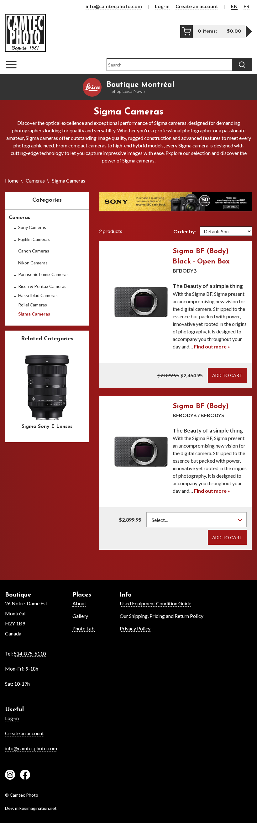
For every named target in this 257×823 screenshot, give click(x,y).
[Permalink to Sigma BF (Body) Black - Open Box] (141, 302)
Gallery (80, 616)
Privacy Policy (135, 628)
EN (234, 6)
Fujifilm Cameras (34, 239)
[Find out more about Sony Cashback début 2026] (175, 201)
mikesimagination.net (36, 808)
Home (11, 180)
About (79, 603)
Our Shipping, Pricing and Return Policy (161, 616)
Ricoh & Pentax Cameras (42, 286)
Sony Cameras (32, 227)
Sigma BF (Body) (201, 406)
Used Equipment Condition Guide (155, 603)
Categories (47, 200)
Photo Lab (83, 628)
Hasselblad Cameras (38, 295)
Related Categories (47, 339)
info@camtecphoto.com (114, 6)
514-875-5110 (30, 653)
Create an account (197, 6)
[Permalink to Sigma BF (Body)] (141, 451)
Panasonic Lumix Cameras (43, 274)
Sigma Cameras (34, 313)
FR (246, 6)
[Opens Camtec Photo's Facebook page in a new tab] (25, 776)
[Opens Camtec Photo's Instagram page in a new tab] (10, 776)
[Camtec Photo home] (25, 32)
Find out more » (212, 346)
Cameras (35, 180)
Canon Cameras (33, 250)
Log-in (162, 6)
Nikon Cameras (33, 262)
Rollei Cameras (32, 304)
